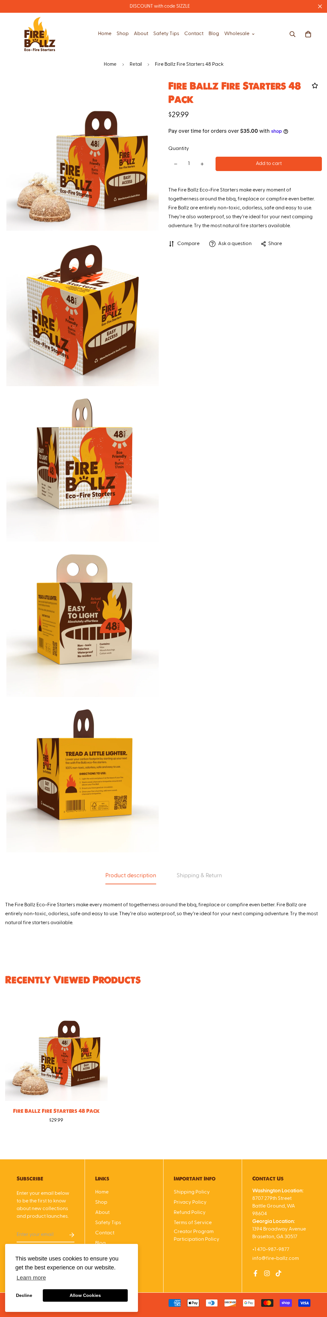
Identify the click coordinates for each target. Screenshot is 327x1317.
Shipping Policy (192, 1192)
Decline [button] (24, 1295)
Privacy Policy (190, 1202)
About (141, 33)
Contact (193, 33)
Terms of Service (193, 1222)
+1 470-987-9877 (270, 1249)
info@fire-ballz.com (275, 1258)
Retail (136, 64)
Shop (123, 33)
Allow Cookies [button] (85, 1295)
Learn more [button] (31, 1278)
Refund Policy (190, 1212)
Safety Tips (166, 33)
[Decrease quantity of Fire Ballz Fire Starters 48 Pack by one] (175, 164)
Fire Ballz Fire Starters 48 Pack (56, 1111)
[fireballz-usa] (40, 34)
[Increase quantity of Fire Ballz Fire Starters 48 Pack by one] (202, 164)
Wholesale (236, 33)
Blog (214, 33)
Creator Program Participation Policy (196, 1235)
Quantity (178, 148)
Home (104, 33)
